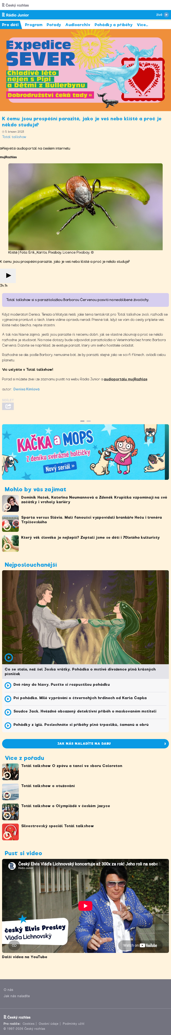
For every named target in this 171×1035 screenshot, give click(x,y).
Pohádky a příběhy (114, 25)
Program (34, 25)
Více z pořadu (24, 758)
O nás (8, 990)
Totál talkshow (14, 137)
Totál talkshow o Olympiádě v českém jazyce (65, 806)
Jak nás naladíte (17, 996)
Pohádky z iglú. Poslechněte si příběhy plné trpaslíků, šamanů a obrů (81, 725)
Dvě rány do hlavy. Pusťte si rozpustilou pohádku (62, 684)
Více (142, 25)
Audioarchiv (78, 25)
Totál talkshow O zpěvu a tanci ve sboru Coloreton (71, 766)
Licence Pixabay (76, 252)
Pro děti (10, 25)
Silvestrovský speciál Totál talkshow (57, 826)
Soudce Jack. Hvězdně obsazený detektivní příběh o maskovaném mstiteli (85, 711)
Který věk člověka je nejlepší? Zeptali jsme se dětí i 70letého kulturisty (90, 537)
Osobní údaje (49, 1023)
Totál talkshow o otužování (48, 786)
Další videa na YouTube (24, 957)
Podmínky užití (73, 1023)
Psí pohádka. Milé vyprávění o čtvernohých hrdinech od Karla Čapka (80, 698)
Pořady (54, 25)
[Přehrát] (8, 276)
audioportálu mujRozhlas (125, 379)
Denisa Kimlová (27, 389)
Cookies (29, 1023)
